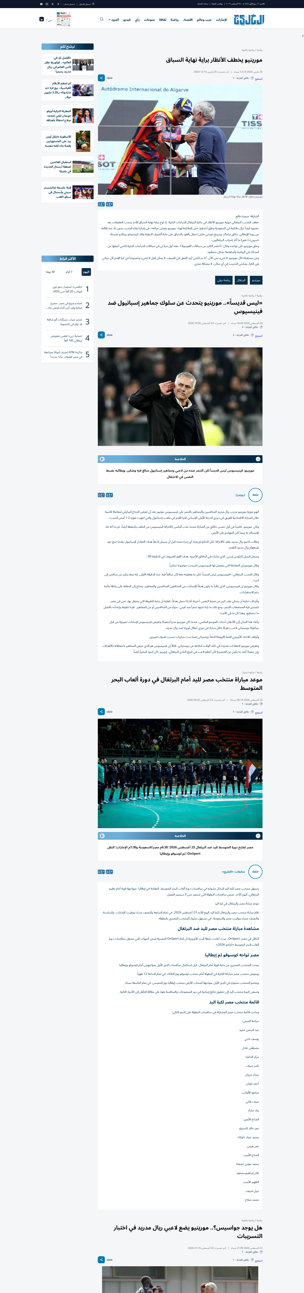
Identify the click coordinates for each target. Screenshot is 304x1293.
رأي (137, 19)
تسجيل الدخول (85, 4)
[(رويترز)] (255, 495)
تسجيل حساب (69, 4)
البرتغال (241, 280)
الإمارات (221, 19)
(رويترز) (240, 495)
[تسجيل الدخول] (93, 4)
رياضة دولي (223, 280)
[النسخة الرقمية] (63, 20)
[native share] (101, 77)
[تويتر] (52, 4)
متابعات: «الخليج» (233, 872)
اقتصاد (188, 19)
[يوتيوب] (41, 4)
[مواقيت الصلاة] (41, 20)
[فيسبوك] (58, 4)
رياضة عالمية (248, 50)
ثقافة (162, 19)
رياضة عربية (248, 672)
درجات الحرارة (203, 4)
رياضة (175, 19)
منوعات (149, 19)
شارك (109, 78)
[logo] (249, 20)
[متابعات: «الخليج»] (255, 872)
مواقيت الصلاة (217, 4)
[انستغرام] (47, 4)
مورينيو (256, 280)
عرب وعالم (204, 19)
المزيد (115, 19)
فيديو (127, 19)
